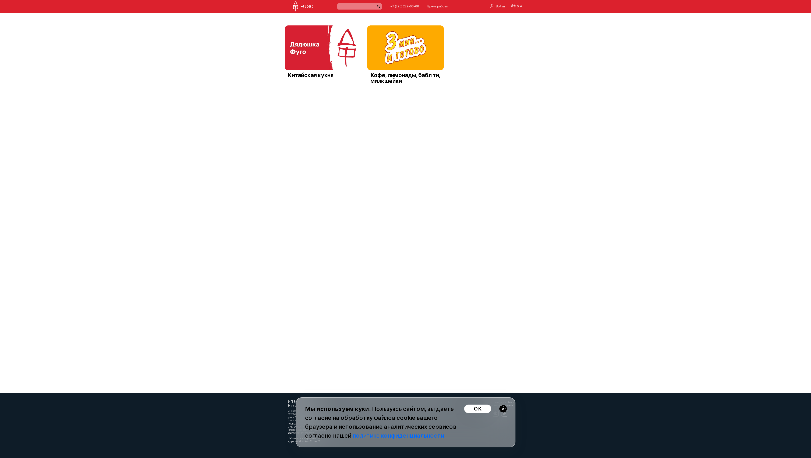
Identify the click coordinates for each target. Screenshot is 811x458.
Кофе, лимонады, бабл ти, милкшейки (405, 78)
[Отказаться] (503, 409)
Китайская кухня (311, 75)
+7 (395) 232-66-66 (404, 6)
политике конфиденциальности (398, 435)
